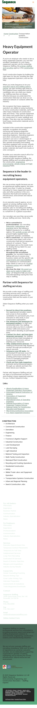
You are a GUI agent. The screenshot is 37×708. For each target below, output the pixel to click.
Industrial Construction (14, 442)
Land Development (13, 445)
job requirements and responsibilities (19, 259)
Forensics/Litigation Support (16, 439)
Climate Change (18, 694)
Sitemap (28, 691)
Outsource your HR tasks (16, 351)
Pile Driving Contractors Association (19, 411)
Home (6, 34)
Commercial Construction (15, 427)
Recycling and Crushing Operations (19, 463)
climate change (20, 164)
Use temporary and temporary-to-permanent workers (19, 322)
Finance (8, 436)
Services (6, 543)
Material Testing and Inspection (17, 454)
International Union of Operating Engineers (18, 401)
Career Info (8, 571)
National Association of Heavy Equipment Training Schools (17, 404)
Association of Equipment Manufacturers (16, 397)
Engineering (10, 433)
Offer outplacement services (17, 344)
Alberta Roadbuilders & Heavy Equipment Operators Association (19, 389)
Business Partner (9, 511)
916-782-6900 (8, 604)
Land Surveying (11, 448)
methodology (20, 226)
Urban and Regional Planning (16, 481)
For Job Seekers (9, 503)
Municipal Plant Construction (16, 460)
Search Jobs (26, 690)
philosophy (10, 226)
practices (9, 228)
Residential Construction (15, 466)
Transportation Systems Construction (20, 478)
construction (28, 68)
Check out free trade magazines (19, 362)
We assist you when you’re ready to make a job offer (19, 271)
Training (17, 691)
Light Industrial (11, 451)
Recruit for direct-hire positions (18, 310)
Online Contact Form (11, 618)
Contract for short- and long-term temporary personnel (19, 335)
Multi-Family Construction (15, 457)
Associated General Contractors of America (19, 393)
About (14, 690)
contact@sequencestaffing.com (15, 614)
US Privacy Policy (9, 699)
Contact (6, 591)
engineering (20, 162)
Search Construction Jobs (15, 484)
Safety (8, 469)
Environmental (9, 694)
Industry (19, 690)
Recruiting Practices (10, 695)
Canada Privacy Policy (20, 699)
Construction (13, 34)
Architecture (10, 424)
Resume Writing (9, 691)
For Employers (9, 523)
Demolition (10, 430)
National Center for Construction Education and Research (18, 408)
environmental (8, 164)
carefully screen (21, 232)
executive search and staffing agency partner (17, 87)
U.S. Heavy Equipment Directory (18, 413)
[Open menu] (33, 2)
